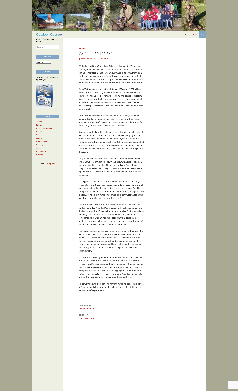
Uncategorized (41, 151)
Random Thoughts (43, 141)
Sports (38, 148)
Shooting (39, 145)
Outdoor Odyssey (49, 35)
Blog (187, 34)
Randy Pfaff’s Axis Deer (89, 307)
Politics (39, 138)
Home (195, 34)
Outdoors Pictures (86, 316)
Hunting (39, 132)
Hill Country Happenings (45, 128)
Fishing (39, 125)
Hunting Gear (50, 164)
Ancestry (39, 122)
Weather (83, 49)
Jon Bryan (104, 59)
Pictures (39, 135)
